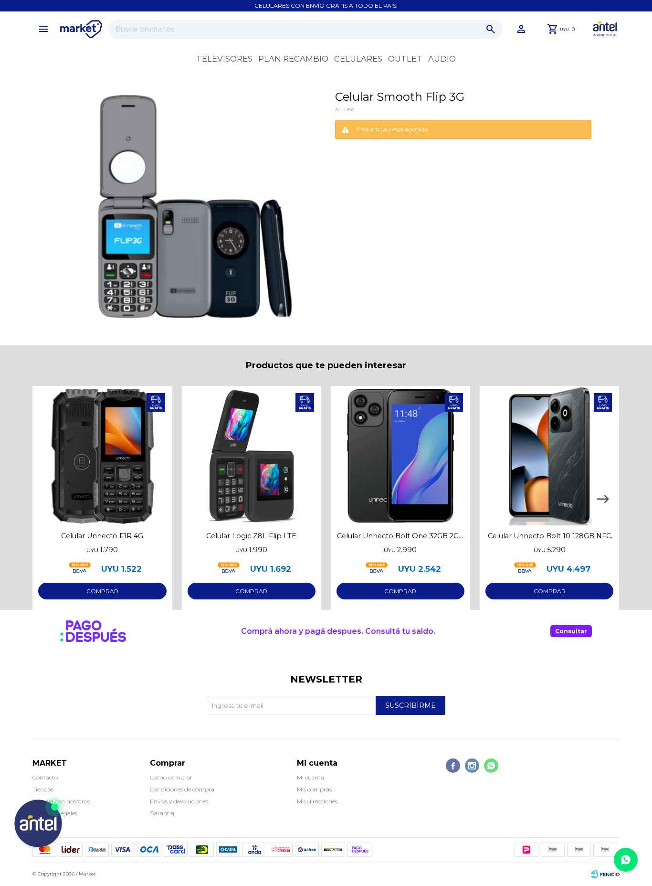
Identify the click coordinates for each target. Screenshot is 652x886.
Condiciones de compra (182, 789)
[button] (491, 29)
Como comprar (171, 777)
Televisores (224, 59)
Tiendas (42, 789)
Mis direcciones (317, 801)
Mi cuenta (310, 777)
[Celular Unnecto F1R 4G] (102, 455)
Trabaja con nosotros (61, 801)
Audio (442, 59)
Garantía (162, 813)
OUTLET (405, 59)
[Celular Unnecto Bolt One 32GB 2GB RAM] (400, 455)
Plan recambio (293, 59)
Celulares (358, 59)
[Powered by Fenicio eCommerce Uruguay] (605, 874)
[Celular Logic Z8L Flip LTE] (251, 455)
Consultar (571, 631)
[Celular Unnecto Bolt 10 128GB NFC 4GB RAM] (549, 455)
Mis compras (314, 789)
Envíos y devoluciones (179, 801)
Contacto (45, 777)
